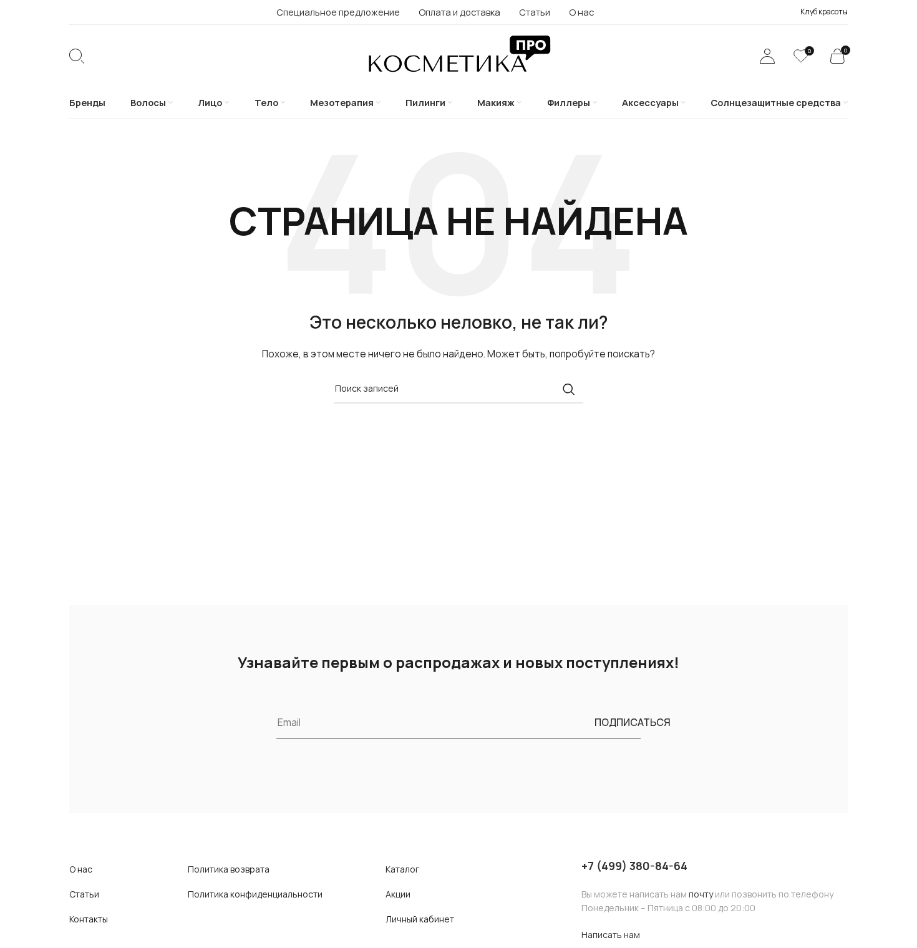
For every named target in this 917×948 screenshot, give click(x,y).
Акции (398, 894)
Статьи (84, 894)
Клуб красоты (824, 11)
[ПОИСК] (569, 389)
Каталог (402, 869)
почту (701, 894)
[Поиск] (76, 56)
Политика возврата (228, 869)
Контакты (88, 919)
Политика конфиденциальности (255, 894)
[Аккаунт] (767, 56)
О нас (80, 869)
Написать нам (610, 935)
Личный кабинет (420, 919)
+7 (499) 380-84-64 (634, 865)
